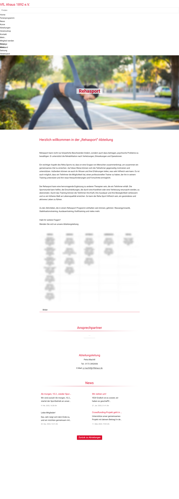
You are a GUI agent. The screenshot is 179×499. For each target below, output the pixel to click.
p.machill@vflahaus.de (93, 368)
